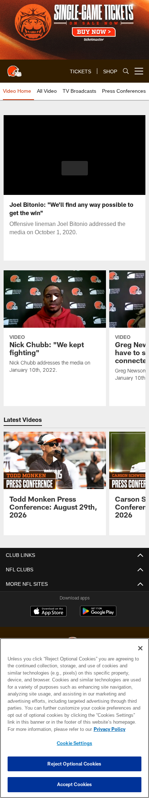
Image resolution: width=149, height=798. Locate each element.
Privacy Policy (47, 729)
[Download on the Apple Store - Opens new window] (48, 612)
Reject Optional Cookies (74, 764)
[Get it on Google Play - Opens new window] (98, 615)
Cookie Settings (74, 743)
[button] (75, 172)
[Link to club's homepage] (14, 68)
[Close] (140, 648)
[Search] (126, 71)
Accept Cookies (74, 784)
